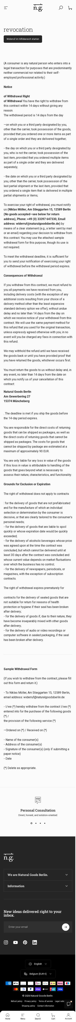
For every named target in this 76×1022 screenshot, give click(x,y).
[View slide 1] (31, 823)
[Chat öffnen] (65, 1004)
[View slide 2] (36, 823)
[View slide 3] (40, 823)
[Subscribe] (63, 955)
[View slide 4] (44, 823)
